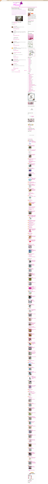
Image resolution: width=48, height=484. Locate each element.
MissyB (32, 13)
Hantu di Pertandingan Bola (31, 207)
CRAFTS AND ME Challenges (32, 202)
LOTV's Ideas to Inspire (31, 326)
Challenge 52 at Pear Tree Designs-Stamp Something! (34, 462)
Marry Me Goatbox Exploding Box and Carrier (34, 310)
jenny (14, 41)
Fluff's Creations (30, 389)
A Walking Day (33, 363)
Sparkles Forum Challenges (32, 154)
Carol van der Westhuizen (32, 416)
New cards (33, 448)
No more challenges (31, 225)
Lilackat (29, 396)
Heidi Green (30, 337)
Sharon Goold (30, 313)
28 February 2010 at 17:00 (16, 35)
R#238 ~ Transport (34, 196)
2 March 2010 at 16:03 (15, 50)
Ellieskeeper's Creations (31, 407)
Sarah (14, 63)
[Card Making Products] (32, 117)
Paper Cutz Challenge (31, 188)
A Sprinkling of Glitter (31, 286)
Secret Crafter (30, 398)
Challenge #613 (33, 150)
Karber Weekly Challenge (31, 224)
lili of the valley (30, 177)
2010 (29, 59)
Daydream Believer (31, 277)
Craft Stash (30, 81)
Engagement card (33, 282)
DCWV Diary (30, 380)
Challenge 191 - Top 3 (31, 159)
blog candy (30, 77)
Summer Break (33, 245)
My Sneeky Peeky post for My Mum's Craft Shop (34, 343)
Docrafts (30, 126)
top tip (29, 88)
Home (19, 70)
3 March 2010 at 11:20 (15, 61)
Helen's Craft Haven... (31, 268)
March (29, 68)
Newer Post (13, 70)
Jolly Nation (30, 127)
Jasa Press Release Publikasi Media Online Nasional (34, 179)
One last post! (33, 168)
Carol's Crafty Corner (31, 304)
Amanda (15, 26)
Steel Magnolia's (31, 434)
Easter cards (30, 82)
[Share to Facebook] (20, 22)
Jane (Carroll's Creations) (17, 52)
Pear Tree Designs (31, 249)
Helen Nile (30, 259)
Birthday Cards (30, 76)
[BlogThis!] (18, 22)
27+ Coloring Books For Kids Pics (32, 182)
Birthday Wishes (33, 291)
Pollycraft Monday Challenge (32, 220)
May (29, 66)
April (29, 67)
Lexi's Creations (30, 200)
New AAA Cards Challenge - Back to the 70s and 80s (34, 261)
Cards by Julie (30, 322)
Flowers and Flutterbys (31, 452)
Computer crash (30, 254)
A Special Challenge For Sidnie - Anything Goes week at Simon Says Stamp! (34, 288)
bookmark (30, 78)
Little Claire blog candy (31, 84)
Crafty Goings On (31, 425)
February (29, 69)
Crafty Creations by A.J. (31, 360)
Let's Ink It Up (30, 235)
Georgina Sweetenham (31, 371)
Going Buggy (30, 295)
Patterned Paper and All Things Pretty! (31, 391)
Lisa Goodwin (30, 317)
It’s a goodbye (30, 209)
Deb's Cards (30, 443)
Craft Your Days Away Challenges (31, 172)
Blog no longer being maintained (32, 327)
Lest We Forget (33, 338)
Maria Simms (30, 328)
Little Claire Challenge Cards (32, 85)
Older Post (25, 70)
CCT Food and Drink (34, 356)
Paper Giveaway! (30, 227)
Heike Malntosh (30, 346)
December (29, 60)
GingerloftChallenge (31, 222)
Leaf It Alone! (33, 367)
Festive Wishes (33, 399)
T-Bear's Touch (30, 456)
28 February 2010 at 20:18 (16, 45)
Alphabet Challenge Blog (31, 145)
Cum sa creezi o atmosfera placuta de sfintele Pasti (33, 190)
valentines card (30, 89)
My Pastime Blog (31, 362)
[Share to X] (19, 22)
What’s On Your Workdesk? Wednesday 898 (33, 274)
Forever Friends (30, 233)
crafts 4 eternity (30, 195)
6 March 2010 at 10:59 (15, 68)
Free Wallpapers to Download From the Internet (34, 250)
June (29, 65)
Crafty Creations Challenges (32, 163)
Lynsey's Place (30, 333)
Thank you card (30, 87)
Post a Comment (13, 69)
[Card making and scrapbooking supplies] (32, 129)
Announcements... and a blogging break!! (33, 453)
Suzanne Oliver (30, 461)
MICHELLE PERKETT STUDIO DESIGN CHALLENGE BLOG (32, 215)
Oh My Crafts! (30, 226)
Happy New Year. (30, 397)
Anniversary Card (31, 74)
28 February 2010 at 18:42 (16, 39)
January (29, 70)
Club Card (30, 80)
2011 (29, 58)
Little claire (30, 83)
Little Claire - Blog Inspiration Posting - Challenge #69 (34, 353)
